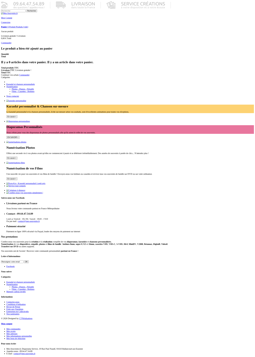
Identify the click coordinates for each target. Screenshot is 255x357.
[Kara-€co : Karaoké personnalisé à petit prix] (25, 183)
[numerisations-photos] (16, 142)
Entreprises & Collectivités (17, 311)
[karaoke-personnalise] (16, 101)
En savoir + (11, 117)
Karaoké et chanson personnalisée (20, 84)
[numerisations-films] (15, 163)
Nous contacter (12, 96)
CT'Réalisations (25, 318)
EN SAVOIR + (12, 137)
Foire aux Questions (14, 309)
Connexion (5, 22)
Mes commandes (13, 329)
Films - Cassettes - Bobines (23, 91)
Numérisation (12, 86)
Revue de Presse (13, 307)
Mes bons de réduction (15, 338)
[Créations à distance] (15, 190)
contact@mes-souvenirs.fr (29, 221)
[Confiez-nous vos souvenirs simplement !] (24, 193)
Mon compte (6, 324)
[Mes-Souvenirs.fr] (9, 13)
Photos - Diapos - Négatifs (23, 89)
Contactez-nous (12, 302)
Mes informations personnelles (19, 336)
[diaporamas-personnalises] (18, 121)
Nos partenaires (12, 314)
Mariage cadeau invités (16, 291)
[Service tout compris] (16, 186)
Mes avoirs (11, 331)
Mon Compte (6, 18)
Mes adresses (11, 334)
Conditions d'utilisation (16, 304)
